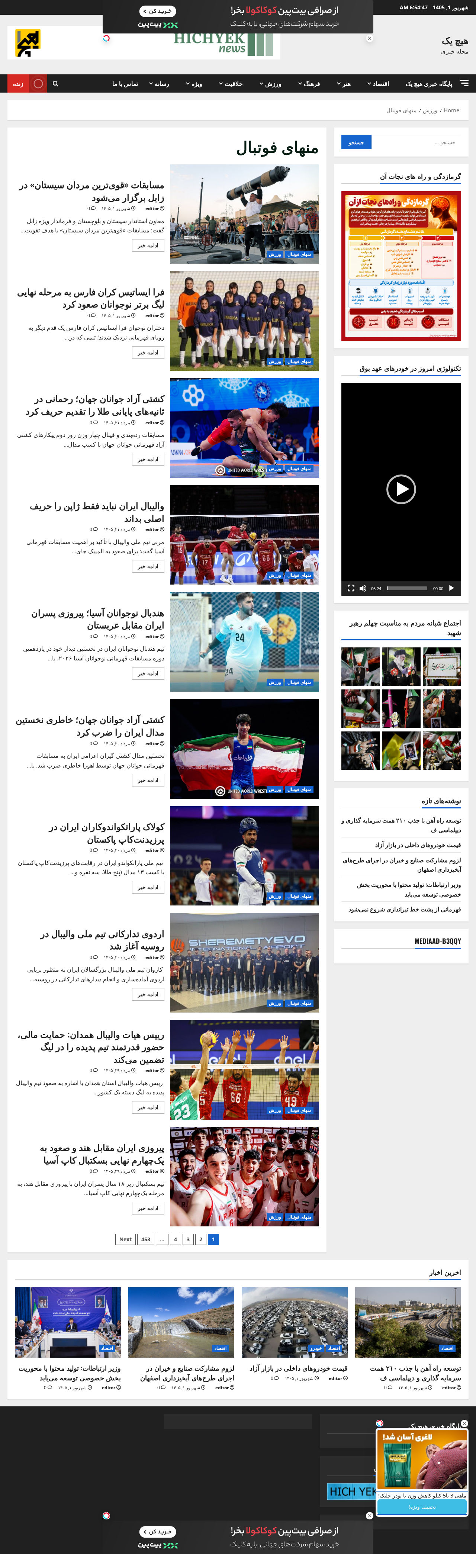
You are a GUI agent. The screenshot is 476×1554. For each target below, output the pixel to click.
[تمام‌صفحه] (351, 588)
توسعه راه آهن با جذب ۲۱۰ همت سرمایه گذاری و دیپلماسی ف (415, 1372)
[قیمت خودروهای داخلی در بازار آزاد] (295, 1322)
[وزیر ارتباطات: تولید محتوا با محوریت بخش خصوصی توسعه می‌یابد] (68, 1322)
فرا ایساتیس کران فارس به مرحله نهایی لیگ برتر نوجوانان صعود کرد (244, 321)
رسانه (162, 83)
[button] (464, 83)
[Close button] (464, 1423)
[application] (401, 489)
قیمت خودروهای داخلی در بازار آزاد (418, 844)
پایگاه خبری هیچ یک (429, 83)
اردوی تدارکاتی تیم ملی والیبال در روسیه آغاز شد (244, 963)
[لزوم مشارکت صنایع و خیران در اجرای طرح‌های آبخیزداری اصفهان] (181, 1322)
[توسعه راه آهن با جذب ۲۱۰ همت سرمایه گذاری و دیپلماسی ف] (408, 1322)
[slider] (407, 588)
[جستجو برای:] (416, 142)
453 (145, 1239)
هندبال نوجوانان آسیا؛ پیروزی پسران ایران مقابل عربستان (244, 642)
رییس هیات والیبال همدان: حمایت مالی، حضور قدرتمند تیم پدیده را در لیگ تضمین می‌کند (244, 1070)
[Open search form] (55, 83)
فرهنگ (312, 83)
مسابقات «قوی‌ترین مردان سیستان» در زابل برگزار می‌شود (244, 214)
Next (125, 1239)
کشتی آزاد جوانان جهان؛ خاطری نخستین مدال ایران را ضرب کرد (244, 749)
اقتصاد (381, 83)
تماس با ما (125, 83)
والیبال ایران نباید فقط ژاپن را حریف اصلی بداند (244, 535)
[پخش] (451, 588)
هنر (346, 83)
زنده (18, 83)
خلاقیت (234, 83)
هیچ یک (455, 39)
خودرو (316, 1348)
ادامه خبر (145, 244)
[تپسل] (106, 38)
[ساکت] (363, 588)
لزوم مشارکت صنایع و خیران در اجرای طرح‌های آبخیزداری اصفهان (187, 1372)
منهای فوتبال (299, 254)
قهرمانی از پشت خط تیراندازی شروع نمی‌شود (404, 908)
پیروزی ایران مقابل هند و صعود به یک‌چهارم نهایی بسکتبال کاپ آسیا (244, 1177)
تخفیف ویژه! (422, 1506)
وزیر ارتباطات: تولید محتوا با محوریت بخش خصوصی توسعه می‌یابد (409, 889)
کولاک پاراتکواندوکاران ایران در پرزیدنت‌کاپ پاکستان (244, 856)
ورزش (273, 83)
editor (152, 208)
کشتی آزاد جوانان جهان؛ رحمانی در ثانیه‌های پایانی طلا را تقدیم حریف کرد (244, 428)
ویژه (197, 83)
